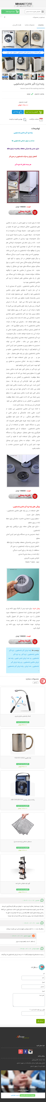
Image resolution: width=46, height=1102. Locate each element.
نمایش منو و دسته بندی (33, 11)
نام (44, 973)
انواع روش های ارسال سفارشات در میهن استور (31, 1063)
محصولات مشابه (29, 25)
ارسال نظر (40, 1021)
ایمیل (43, 982)
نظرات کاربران (17, 25)
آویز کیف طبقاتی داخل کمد (22, 883)
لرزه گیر (23, 654)
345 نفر (15, 112)
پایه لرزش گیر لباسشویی (23, 650)
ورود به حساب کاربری (27, 1095)
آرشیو (35, 682)
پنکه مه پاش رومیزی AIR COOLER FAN (23, 800)
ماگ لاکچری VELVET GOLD (22, 758)
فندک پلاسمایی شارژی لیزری (23, 716)
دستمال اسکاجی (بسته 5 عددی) (23, 841)
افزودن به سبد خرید (32, 112)
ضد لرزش (27, 666)
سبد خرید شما (10, 11)
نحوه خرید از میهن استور (37, 1066)
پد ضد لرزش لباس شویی (22, 658)
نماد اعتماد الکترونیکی (38, 1060)
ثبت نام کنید (14, 1095)
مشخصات (41, 25)
